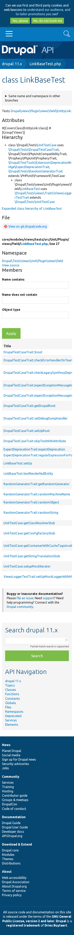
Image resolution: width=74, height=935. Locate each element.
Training (8, 787)
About (7, 871)
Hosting (7, 791)
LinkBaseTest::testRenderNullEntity (28, 473)
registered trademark (23, 925)
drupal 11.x (12, 63)
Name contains (13, 279)
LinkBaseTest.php (45, 63)
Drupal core (10, 850)
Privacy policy (12, 895)
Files (8, 707)
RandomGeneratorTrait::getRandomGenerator (36, 484)
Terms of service (14, 890)
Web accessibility (14, 877)
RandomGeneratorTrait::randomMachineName (37, 494)
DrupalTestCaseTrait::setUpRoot (27, 431)
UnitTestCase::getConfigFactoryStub (29, 533)
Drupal (61, 921)
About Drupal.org (14, 886)
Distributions (11, 863)
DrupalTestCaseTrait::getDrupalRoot (29, 405)
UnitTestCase (46, 145)
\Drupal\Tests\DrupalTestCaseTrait (33, 149)
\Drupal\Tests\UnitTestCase (35, 202)
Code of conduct (14, 808)
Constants (12, 698)
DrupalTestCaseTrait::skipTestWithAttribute (35, 441)
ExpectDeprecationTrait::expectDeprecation (34, 449)
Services (11, 720)
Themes (7, 859)
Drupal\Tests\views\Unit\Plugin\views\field (32, 261)
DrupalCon (9, 804)
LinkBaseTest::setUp (18, 463)
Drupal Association (15, 882)
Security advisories (15, 764)
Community (10, 776)
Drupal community (20, 606)
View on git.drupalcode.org (27, 226)
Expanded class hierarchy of (31, 208)
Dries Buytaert (56, 925)
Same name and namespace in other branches (32, 98)
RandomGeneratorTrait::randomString (31, 512)
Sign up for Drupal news (19, 759)
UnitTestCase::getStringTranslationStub (32, 556)
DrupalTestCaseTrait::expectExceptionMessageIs (38, 385)
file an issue (25, 598)
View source (10, 265)
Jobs (5, 768)
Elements (11, 724)
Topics (10, 685)
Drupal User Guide (15, 827)
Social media (11, 755)
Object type (11, 309)
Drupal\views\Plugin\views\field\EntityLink (41, 111)
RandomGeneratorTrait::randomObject (31, 502)
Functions (12, 694)
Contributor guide (14, 795)
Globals (10, 703)
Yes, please (20, 20)
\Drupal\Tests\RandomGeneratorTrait (35, 171)
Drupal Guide (11, 823)
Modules (8, 854)
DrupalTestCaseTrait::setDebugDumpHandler (35, 418)
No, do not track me (47, 20)
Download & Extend (17, 844)
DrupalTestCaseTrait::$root (23, 352)
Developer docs (13, 831)
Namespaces (14, 711)
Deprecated (13, 716)
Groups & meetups (15, 800)
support (48, 598)
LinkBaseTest (30, 189)
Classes (10, 689)
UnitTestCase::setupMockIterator (27, 566)
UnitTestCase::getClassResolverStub (29, 523)
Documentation (13, 817)
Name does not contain (19, 294)
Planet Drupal (11, 751)
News (6, 745)
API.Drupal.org (12, 836)
